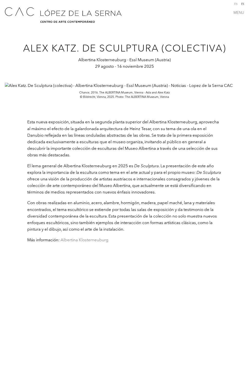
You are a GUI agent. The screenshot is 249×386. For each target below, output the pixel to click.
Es (242, 4)
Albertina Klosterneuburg (84, 239)
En (236, 4)
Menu (238, 12)
